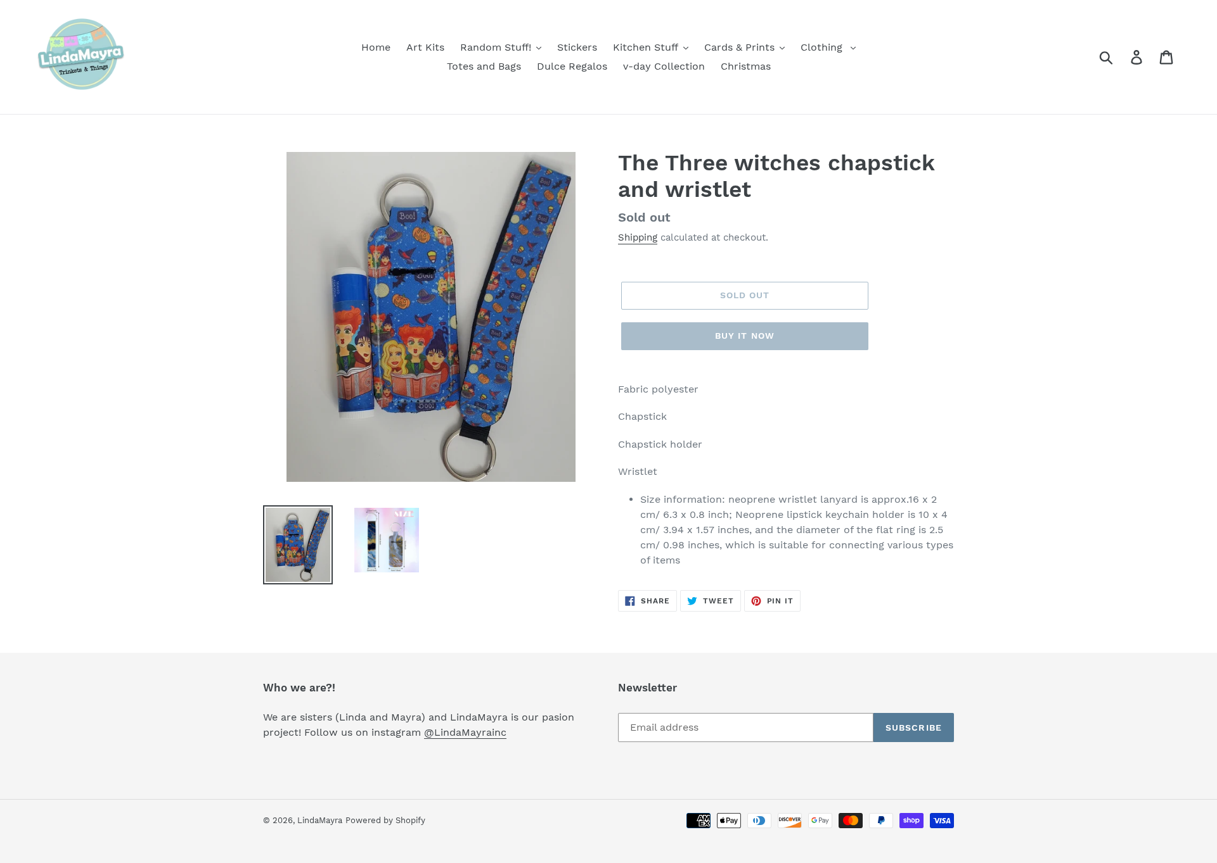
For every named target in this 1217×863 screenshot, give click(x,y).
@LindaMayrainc (465, 732)
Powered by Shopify (385, 820)
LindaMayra (319, 820)
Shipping (637, 237)
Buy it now (745, 336)
